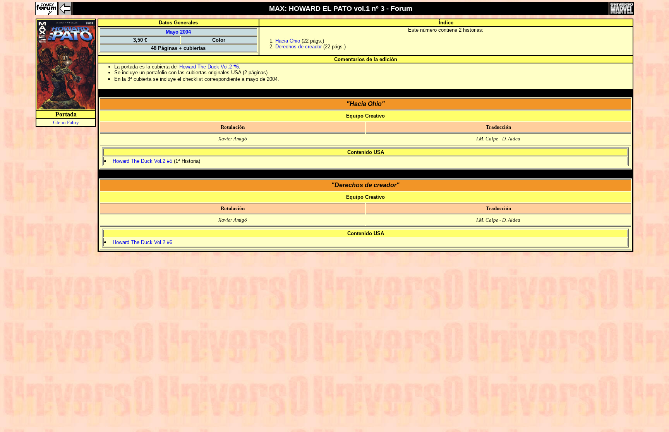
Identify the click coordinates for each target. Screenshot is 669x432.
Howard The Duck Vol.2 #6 (209, 67)
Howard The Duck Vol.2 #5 (142, 161)
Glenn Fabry (66, 122)
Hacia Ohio (287, 41)
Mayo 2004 (178, 32)
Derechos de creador (298, 47)
